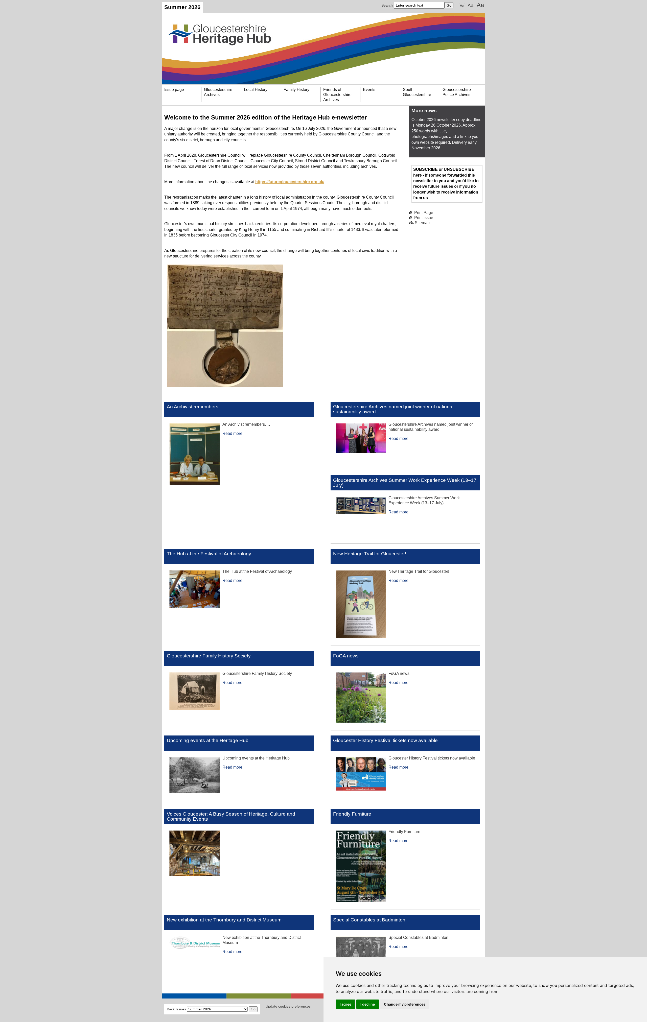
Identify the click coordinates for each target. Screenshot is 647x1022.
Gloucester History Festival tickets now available (385, 740)
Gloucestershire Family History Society (209, 655)
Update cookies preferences (288, 1006)
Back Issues (176, 1009)
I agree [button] (345, 1004)
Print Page (423, 212)
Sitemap (422, 223)
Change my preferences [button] (404, 1004)
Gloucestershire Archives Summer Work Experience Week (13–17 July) (404, 483)
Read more (232, 433)
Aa (462, 6)
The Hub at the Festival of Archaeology (209, 553)
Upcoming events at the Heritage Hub (207, 740)
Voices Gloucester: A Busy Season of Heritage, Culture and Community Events (231, 816)
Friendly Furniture (352, 814)
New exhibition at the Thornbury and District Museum (224, 919)
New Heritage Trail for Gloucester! (369, 553)
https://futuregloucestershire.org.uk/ (289, 182)
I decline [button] (367, 1004)
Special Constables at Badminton (369, 919)
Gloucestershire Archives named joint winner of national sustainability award (393, 409)
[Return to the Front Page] (323, 48)
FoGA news (346, 655)
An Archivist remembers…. (195, 406)
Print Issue (423, 218)
